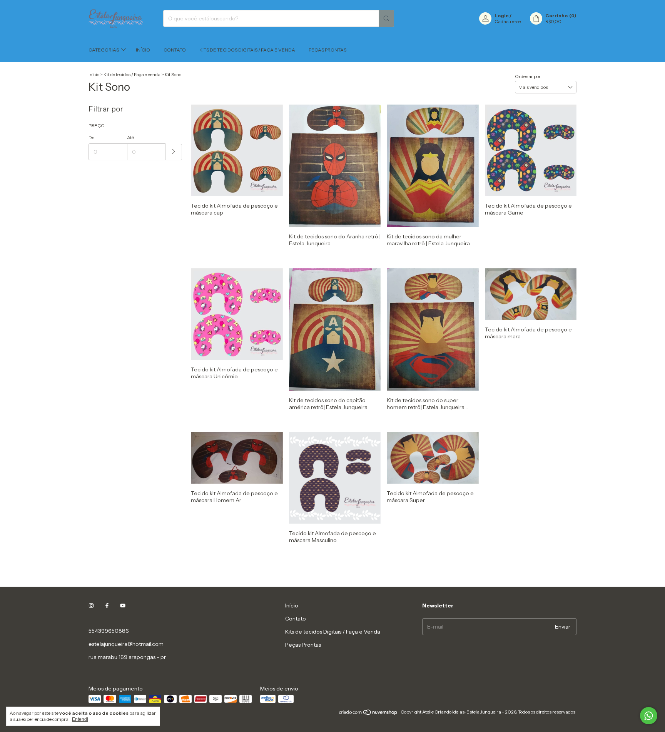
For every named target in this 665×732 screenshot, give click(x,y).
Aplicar (173, 152)
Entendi (80, 719)
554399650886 (109, 630)
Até (130, 137)
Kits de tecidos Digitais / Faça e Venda (247, 50)
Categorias (104, 50)
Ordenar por (528, 76)
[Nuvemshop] (368, 714)
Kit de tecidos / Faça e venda (132, 74)
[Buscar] (386, 18)
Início (143, 50)
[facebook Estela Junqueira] (107, 605)
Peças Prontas (327, 50)
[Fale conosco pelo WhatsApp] (648, 715)
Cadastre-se (508, 21)
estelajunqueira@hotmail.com (126, 643)
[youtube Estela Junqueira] (122, 605)
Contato (175, 50)
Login (502, 15)
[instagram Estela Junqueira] (91, 605)
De (91, 137)
